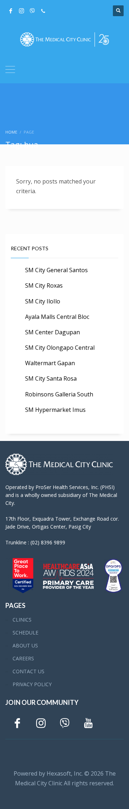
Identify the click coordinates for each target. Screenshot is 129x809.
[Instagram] (21, 10)
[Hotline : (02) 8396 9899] (43, 10)
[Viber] (32, 10)
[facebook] (10, 10)
